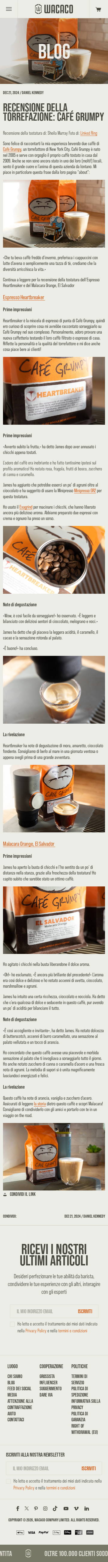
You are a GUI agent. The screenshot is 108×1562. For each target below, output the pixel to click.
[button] (97, 9)
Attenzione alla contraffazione (20, 1404)
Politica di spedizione (79, 1392)
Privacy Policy (36, 1330)
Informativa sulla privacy (85, 1404)
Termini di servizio (79, 1379)
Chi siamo (15, 1376)
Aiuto (12, 1414)
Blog (11, 1382)
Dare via (46, 1395)
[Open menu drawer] (9, 9)
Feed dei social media (20, 1392)
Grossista (47, 1376)
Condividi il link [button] (23, 1194)
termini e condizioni (72, 1330)
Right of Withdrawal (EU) (84, 1429)
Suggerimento (51, 1388)
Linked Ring (88, 133)
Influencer (48, 1382)
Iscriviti (85, 1311)
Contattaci (16, 1420)
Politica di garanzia (79, 1417)
